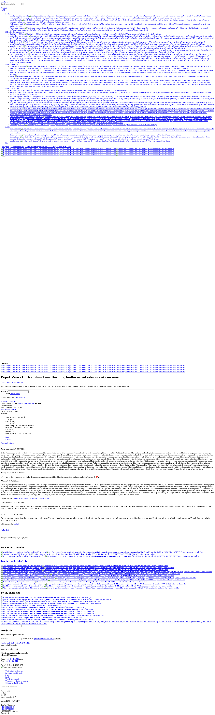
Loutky (8, 14)
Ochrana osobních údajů (14, 683)
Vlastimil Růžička (88, 611)
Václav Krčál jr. (87, 597)
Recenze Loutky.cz (7, 443)
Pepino (99, 603)
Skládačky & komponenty (14, 32)
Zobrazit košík (20, 397)
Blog (7, 675)
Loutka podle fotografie (33, 147)
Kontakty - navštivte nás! (14, 673)
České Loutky (56, 605)
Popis (7, 437)
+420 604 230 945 (11, 661)
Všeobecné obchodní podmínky (16, 681)
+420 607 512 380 (12, 659)
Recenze (8, 439)
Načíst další (5, 530)
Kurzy (7, 127)
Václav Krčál (95, 601)
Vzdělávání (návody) (12, 679)
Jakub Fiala (100, 616)
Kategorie (5, 147)
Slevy (7, 143)
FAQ (7, 677)
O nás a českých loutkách (14, 671)
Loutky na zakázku (12, 64)
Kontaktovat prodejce (8, 409)
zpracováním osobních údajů (44, 639)
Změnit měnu (15, 394)
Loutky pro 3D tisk (12, 88)
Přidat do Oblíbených (8, 401)
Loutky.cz (4, 2)
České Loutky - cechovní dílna (12, 383)
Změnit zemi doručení (26, 403)
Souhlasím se (39, 639)
